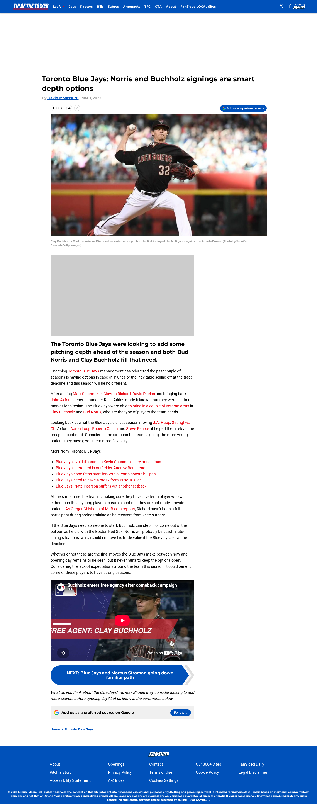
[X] (281, 6)
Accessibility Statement (70, 780)
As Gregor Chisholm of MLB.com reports (99, 509)
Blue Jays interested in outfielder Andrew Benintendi (101, 468)
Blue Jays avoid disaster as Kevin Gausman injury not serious (108, 461)
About (171, 6)
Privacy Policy (120, 772)
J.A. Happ (161, 422)
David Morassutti (63, 98)
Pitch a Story (60, 772)
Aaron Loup (80, 428)
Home (55, 729)
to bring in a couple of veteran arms (158, 406)
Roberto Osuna (105, 428)
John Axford (61, 400)
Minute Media (27, 792)
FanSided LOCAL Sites (198, 6)
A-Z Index (116, 780)
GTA (158, 6)
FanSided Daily (251, 764)
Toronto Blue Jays (83, 371)
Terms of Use (160, 772)
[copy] (77, 108)
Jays (72, 6)
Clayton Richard (117, 393)
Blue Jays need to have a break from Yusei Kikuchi (99, 480)
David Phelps (143, 393)
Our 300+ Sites (208, 764)
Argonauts (131, 6)
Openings (116, 764)
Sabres (113, 6)
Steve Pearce (137, 428)
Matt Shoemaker (87, 393)
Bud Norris (92, 412)
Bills (100, 6)
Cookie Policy (207, 772)
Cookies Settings (163, 780)
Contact (156, 764)
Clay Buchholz (63, 412)
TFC (147, 6)
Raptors (86, 6)
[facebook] (290, 6)
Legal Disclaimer (253, 772)
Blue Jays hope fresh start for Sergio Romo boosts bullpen (106, 474)
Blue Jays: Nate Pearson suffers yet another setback (101, 486)
